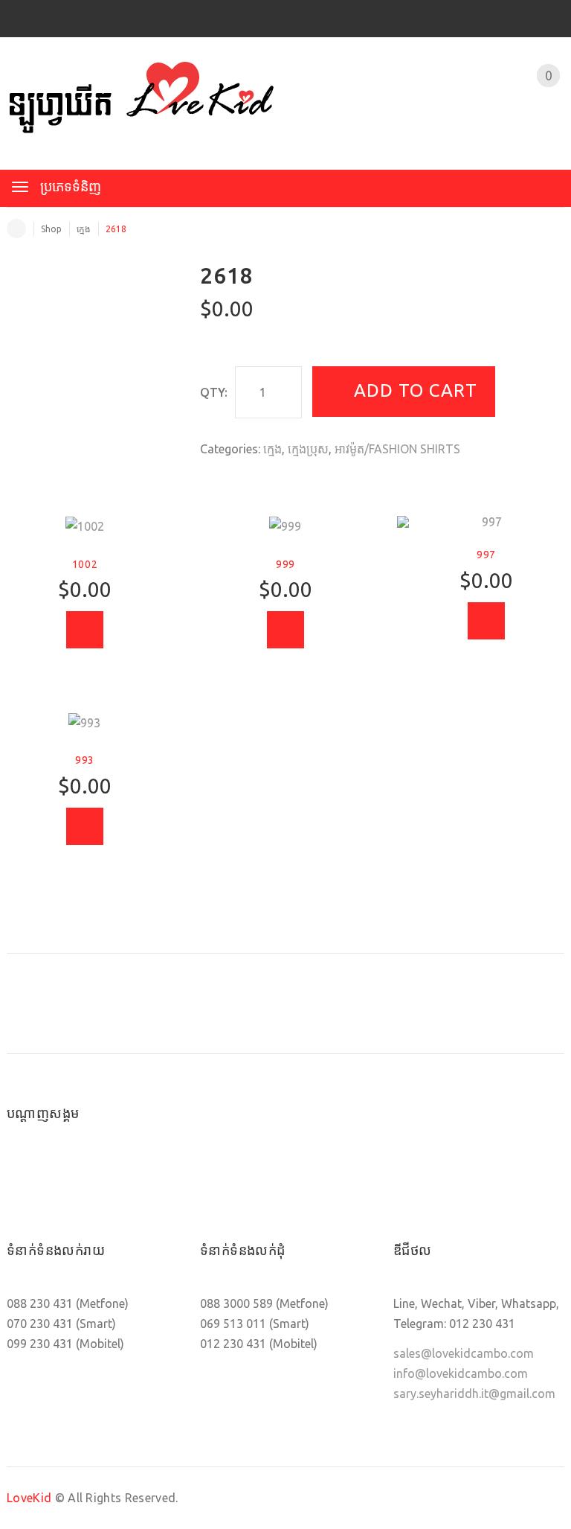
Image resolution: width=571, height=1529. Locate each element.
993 (84, 760)
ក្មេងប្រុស (308, 449)
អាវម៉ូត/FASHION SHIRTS (397, 449)
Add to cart (415, 390)
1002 (84, 564)
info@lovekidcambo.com (460, 1373)
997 (486, 555)
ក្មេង (84, 229)
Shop (51, 229)
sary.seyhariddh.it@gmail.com (474, 1393)
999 (285, 564)
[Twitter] (72, 1176)
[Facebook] (26, 1176)
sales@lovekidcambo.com (463, 1353)
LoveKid (29, 1497)
